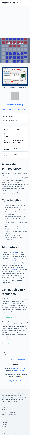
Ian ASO (4, 422)
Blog (12, 368)
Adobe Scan (11, 261)
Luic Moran (5, 424)
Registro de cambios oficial (18, 359)
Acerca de (5, 408)
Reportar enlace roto (9, 109)
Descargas (20, 368)
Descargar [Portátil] (11, 120)
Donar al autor (21, 109)
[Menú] (24, 3)
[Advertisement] (15, 21)
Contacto (5, 410)
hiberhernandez (10, 3)
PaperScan (14, 269)
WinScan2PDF (14, 104)
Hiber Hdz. (5, 420)
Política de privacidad (8, 412)
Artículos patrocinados (9, 414)
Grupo (15, 370)
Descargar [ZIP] (10, 116)
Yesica (4, 426)
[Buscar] (27, 2)
